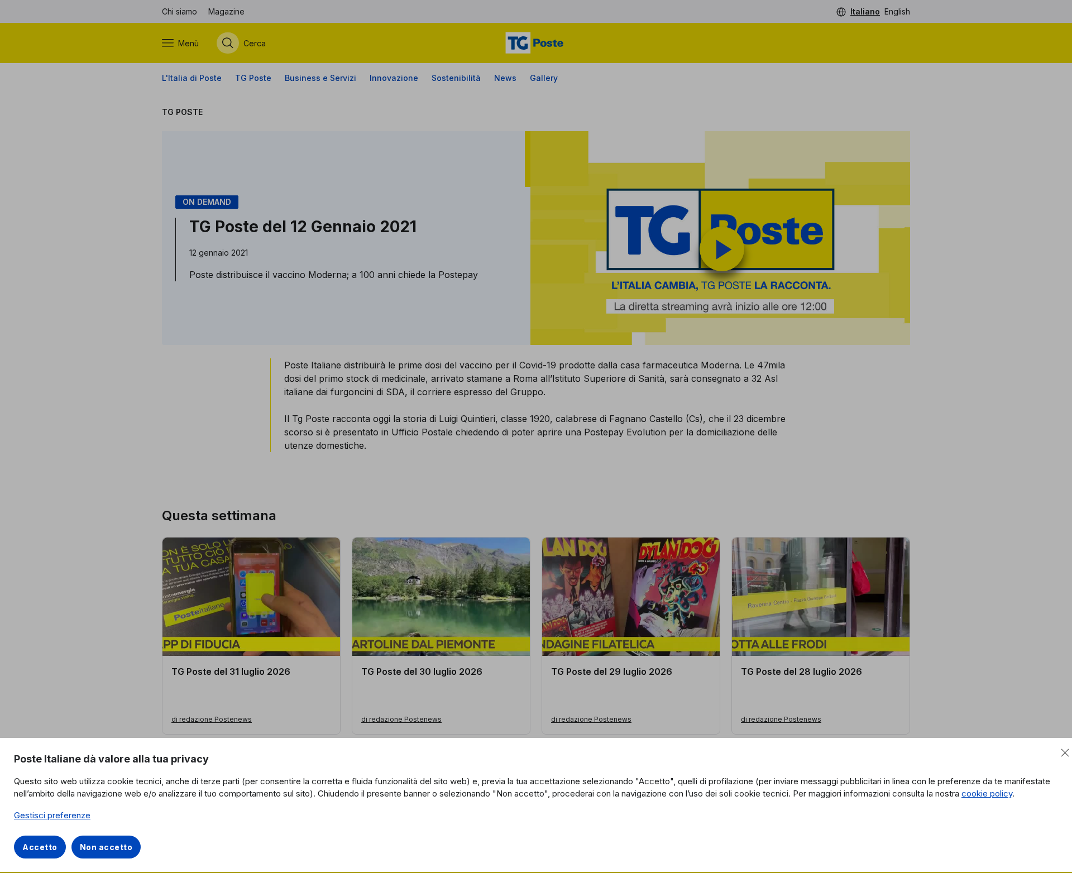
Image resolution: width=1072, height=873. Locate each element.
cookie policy (986, 793)
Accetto (40, 847)
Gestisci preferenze (52, 815)
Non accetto (106, 847)
